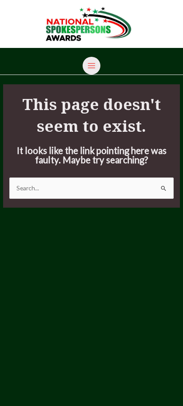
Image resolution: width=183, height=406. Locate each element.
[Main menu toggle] (92, 66)
